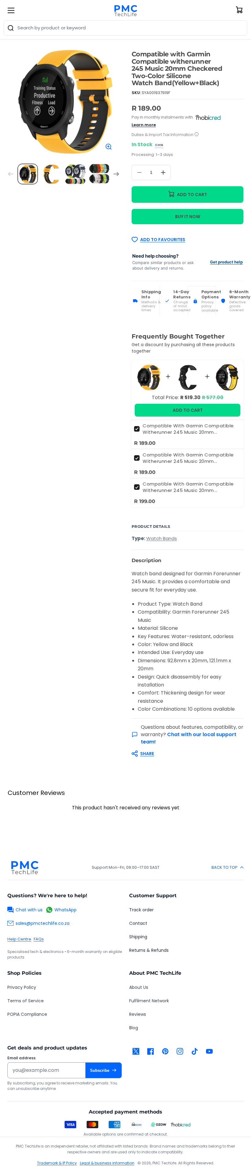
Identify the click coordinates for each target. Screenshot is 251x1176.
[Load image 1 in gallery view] (27, 174)
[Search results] (10, 28)
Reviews (137, 1014)
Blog (133, 1028)
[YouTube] (209, 1051)
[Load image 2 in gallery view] (51, 174)
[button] (184, 754)
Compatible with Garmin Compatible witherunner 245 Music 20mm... (188, 428)
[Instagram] (180, 1051)
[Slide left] (10, 174)
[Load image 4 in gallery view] (99, 174)
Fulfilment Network (149, 1001)
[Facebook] (150, 1051)
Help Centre (19, 939)
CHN (159, 145)
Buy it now (187, 217)
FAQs (39, 939)
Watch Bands (161, 538)
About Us (138, 987)
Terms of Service (25, 1001)
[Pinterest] (165, 1051)
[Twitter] (136, 1051)
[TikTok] (194, 1051)
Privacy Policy (21, 987)
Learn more (144, 125)
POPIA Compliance (27, 1014)
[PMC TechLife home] (24, 867)
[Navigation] (11, 10)
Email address (21, 1058)
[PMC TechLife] (125, 10)
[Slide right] (116, 174)
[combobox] (125, 28)
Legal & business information (107, 1163)
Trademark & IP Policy (57, 1163)
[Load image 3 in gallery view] (75, 174)
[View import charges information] (196, 134)
